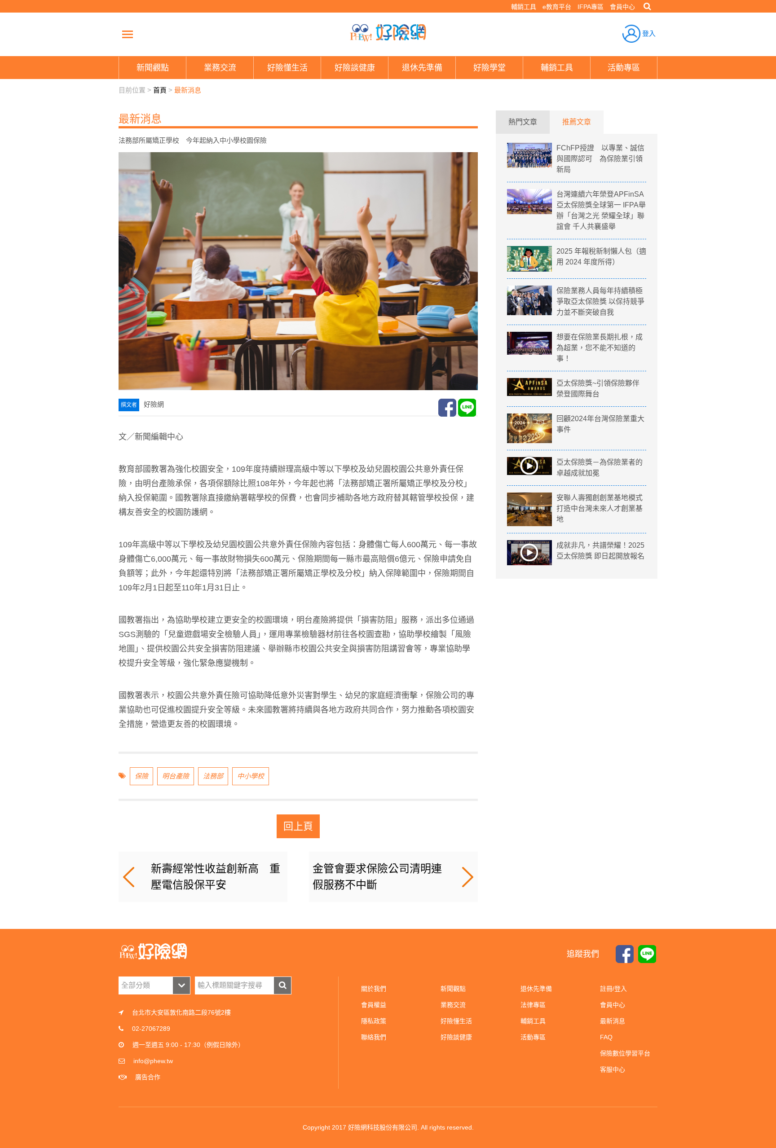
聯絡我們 (373, 1037)
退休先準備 (536, 988)
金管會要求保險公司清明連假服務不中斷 (377, 876)
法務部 (213, 776)
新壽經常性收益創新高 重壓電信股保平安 (215, 876)
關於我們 (373, 988)
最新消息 (187, 90)
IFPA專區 (591, 6)
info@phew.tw (153, 1060)
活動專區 (533, 1037)
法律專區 (533, 1004)
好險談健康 (456, 1037)
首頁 (160, 90)
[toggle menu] (128, 34)
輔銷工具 (523, 6)
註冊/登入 (613, 988)
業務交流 (453, 1004)
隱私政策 (373, 1021)
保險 (141, 776)
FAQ (606, 1037)
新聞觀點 (453, 988)
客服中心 (612, 1069)
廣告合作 (147, 1077)
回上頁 (298, 826)
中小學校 (250, 776)
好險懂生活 (456, 1021)
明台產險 (175, 776)
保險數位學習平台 (625, 1053)
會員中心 (622, 6)
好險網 (388, 33)
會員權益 (373, 1004)
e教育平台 (556, 6)
